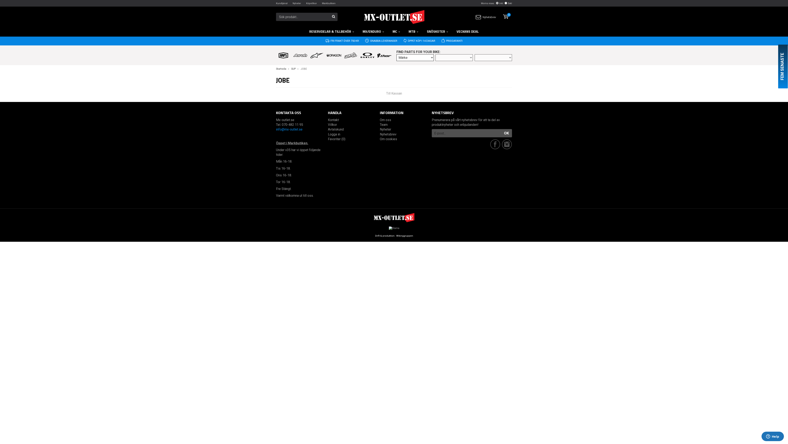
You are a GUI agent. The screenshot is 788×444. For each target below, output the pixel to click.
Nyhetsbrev (489, 17)
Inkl (501, 3)
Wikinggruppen (404, 236)
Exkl (510, 3)
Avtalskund (336, 129)
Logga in (334, 134)
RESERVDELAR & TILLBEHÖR (330, 31)
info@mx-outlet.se (289, 129)
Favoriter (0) (336, 139)
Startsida (281, 68)
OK (506, 133)
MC (395, 31)
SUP (293, 68)
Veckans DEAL (468, 31)
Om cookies (388, 139)
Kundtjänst (281, 3)
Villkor (332, 125)
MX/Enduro (372, 31)
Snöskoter (436, 31)
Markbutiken (329, 3)
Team (384, 125)
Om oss (385, 120)
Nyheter (297, 3)
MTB (412, 31)
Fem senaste (782, 66)
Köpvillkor (311, 3)
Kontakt (333, 120)
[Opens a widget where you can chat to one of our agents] (772, 437)
